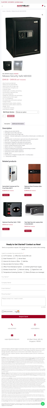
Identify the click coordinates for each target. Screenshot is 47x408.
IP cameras (35, 375)
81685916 (11, 2)
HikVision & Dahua (29, 374)
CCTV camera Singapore (10, 361)
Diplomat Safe (18, 393)
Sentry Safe (13, 393)
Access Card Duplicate (27, 404)
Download (21, 348)
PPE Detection (5, 354)
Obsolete (16, 73)
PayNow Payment (15, 353)
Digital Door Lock (38, 399)
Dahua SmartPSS (31, 350)
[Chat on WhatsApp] (43, 404)
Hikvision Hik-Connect (30, 348)
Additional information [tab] (18, 123)
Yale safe (9, 393)
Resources (38, 350)
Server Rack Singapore (19, 404)
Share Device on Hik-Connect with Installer (21, 351)
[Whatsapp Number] (35, 324)
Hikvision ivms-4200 (6, 350)
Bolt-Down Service (8, 112)
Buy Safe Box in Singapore (9, 404)
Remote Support (15, 348)
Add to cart (11, 116)
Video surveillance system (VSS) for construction (32, 353)
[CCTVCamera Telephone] (12, 324)
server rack (4, 394)
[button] (42, 15)
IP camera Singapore (28, 359)
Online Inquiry (19, 2)
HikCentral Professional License (36, 404)
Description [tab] (7, 123)
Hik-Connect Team (40, 348)
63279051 (4, 2)
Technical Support (5, 348)
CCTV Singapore (31, 398)
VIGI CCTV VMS (22, 350)
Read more (6, 195)
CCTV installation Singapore (39, 398)
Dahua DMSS (15, 350)
